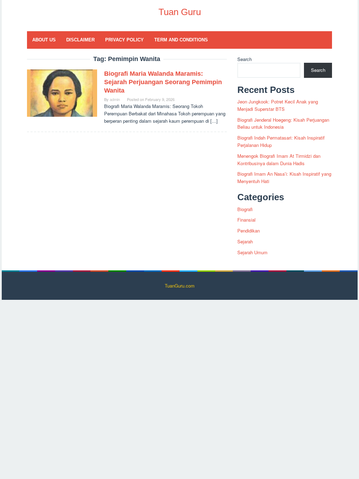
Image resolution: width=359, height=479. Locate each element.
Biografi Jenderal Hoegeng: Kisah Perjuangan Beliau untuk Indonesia (283, 123)
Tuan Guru (179, 12)
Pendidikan (248, 230)
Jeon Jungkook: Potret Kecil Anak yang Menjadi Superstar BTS (277, 105)
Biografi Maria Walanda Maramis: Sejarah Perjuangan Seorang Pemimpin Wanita (163, 82)
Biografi (245, 209)
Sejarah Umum (252, 252)
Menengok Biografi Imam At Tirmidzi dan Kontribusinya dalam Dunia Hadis (278, 160)
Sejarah (245, 241)
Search (244, 59)
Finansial (246, 219)
